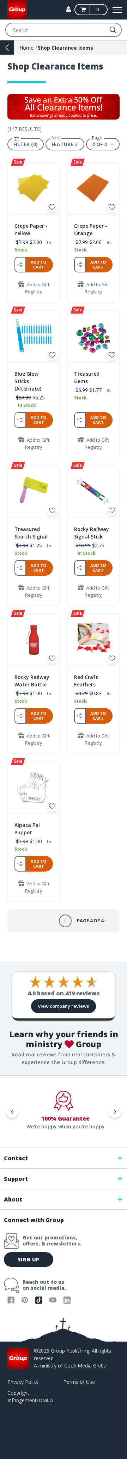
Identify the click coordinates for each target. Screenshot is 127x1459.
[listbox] (65, 144)
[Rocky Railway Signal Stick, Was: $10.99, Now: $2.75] (93, 492)
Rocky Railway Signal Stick (91, 533)
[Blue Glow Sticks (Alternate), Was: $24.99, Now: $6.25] (33, 336)
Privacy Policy (22, 1381)
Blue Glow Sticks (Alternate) (27, 381)
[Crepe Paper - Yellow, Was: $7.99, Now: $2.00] (33, 188)
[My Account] (68, 9)
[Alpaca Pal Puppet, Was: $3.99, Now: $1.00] (33, 787)
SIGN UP (28, 1259)
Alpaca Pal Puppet (27, 829)
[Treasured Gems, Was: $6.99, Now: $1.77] (93, 336)
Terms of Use (79, 1381)
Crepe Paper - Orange (90, 229)
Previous (12, 1111)
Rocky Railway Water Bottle (31, 681)
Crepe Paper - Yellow (31, 229)
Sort (56, 138)
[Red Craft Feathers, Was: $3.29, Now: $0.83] (93, 639)
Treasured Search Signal (31, 533)
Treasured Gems (86, 377)
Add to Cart (38, 264)
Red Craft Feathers (86, 681)
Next (115, 1111)
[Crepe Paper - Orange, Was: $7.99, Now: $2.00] (93, 188)
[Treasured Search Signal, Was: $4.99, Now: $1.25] (33, 492)
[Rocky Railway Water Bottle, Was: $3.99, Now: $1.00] (33, 639)
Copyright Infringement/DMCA (30, 1396)
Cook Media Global (86, 1365)
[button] (25, 144)
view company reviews (63, 1006)
